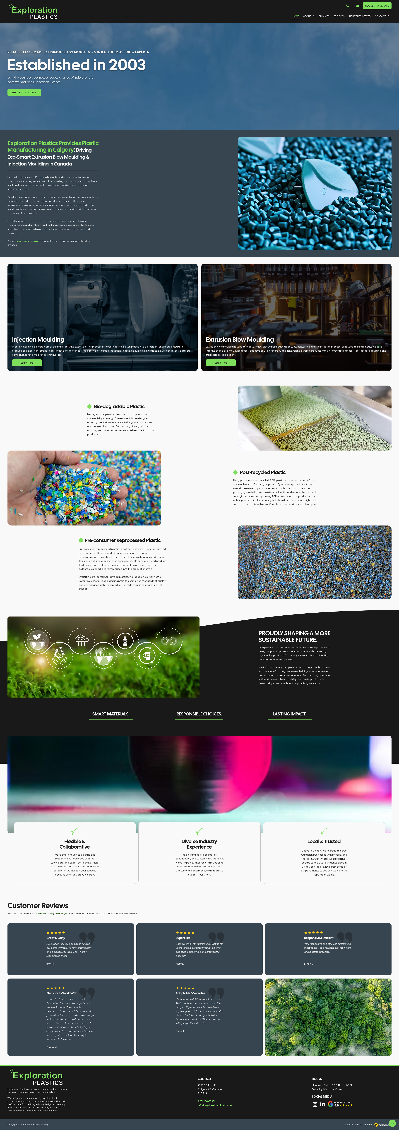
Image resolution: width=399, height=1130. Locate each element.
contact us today (27, 241)
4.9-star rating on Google (51, 913)
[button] (324, 16)
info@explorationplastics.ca (215, 1105)
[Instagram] (315, 1104)
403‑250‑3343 (206, 1101)
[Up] (392, 1123)
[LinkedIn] (323, 1104)
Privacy (44, 1124)
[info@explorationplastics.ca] (357, 6)
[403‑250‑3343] (348, 6)
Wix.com (364, 1124)
